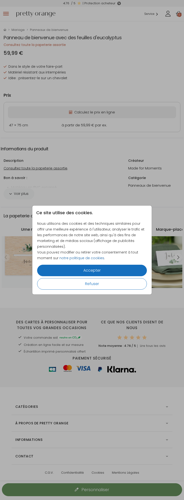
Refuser (92, 284)
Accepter (92, 270)
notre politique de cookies (81, 258)
